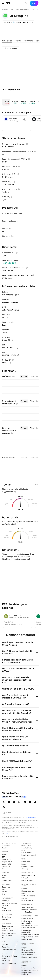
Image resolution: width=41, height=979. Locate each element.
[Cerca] (26, 3)
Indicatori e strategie (9, 956)
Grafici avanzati (27, 955)
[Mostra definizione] (27, 144)
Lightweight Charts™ (28, 952)
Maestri (4, 958)
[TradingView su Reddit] (3, 807)
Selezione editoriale (9, 949)
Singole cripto (7, 862)
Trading (5, 944)
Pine (3, 869)
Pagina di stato (26, 939)
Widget (24, 947)
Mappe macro (7, 908)
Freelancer (6, 961)
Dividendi (5, 892)
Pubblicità (25, 965)
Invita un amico (7, 931)
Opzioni (5, 905)
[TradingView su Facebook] (8, 802)
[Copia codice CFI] (11, 363)
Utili (3, 889)
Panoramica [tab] (7, 41)
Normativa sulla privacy (29, 925)
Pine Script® (6, 910)
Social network (7, 926)
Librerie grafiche (27, 950)
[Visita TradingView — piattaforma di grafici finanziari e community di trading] (11, 89)
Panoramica (25, 862)
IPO (3, 894)
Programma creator (9, 933)
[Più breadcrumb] (12, 10)
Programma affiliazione (29, 970)
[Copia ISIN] (17, 348)
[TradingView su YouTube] (14, 802)
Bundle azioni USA (27, 880)
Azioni (4, 854)
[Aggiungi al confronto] (25, 119)
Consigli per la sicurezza (30, 934)
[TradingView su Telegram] (29, 802)
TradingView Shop (27, 907)
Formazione (6, 947)
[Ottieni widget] (36, 484)
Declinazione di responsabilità (26, 922)
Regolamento (7, 935)
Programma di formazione (26, 973)
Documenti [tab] (28, 41)
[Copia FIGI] (18, 355)
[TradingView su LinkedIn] (24, 802)
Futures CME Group (28, 875)
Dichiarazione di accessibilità (27, 931)
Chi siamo (24, 889)
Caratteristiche (26, 848)
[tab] (24, 376)
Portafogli (5, 901)
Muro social (6, 928)
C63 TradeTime (26, 912)
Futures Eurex (26, 878)
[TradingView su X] (3, 802)
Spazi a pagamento (9, 963)
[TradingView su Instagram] (19, 802)
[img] (30, 22)
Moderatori (6, 938)
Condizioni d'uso (27, 919)
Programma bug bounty (29, 937)
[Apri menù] (3, 3)
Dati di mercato (26, 853)
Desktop (5, 919)
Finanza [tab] (18, 41)
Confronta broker (27, 866)
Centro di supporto (28, 896)
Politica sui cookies (28, 928)
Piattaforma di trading (29, 957)
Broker (23, 864)
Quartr (6, 833)
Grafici (4, 848)
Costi (23, 850)
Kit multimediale (27, 900)
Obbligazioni (6, 859)
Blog (23, 893)
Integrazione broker (28, 968)
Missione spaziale (27, 891)
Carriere (24, 898)
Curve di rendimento (9, 903)
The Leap (24, 869)
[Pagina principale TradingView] (8, 3)
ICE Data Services (30, 817)
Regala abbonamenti (28, 855)
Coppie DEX (6, 866)
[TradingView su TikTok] (35, 802)
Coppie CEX (6, 864)
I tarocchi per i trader (29, 909)
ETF (3, 857)
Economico (6, 887)
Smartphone (6, 917)
